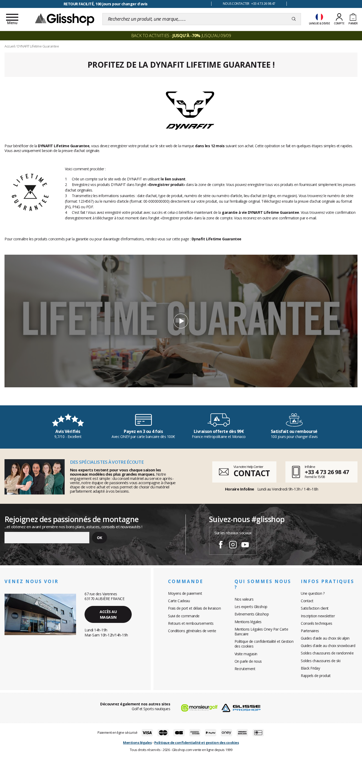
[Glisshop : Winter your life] (64, 19)
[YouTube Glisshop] (245, 545)
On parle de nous (248, 661)
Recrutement (245, 668)
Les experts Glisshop (251, 606)
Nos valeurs (244, 599)
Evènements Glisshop (252, 614)
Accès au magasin (108, 614)
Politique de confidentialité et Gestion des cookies (264, 644)
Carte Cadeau (179, 600)
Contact (307, 600)
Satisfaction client (315, 608)
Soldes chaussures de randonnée (327, 653)
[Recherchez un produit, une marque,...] (294, 19)
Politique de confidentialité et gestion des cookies (196, 742)
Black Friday (310, 668)
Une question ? (312, 593)
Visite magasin (246, 653)
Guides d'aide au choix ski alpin (325, 638)
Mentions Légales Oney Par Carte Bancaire (261, 631)
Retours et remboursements (191, 623)
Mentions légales (248, 621)
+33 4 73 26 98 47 (327, 472)
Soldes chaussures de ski (320, 660)
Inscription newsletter (318, 615)
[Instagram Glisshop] (233, 545)
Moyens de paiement (185, 593)
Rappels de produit (315, 675)
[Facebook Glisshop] (220, 545)
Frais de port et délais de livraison (194, 608)
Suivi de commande (184, 615)
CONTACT (251, 473)
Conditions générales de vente (192, 630)
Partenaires (310, 630)
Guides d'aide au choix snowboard (328, 645)
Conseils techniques (316, 623)
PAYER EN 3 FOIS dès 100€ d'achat (105, 3)
